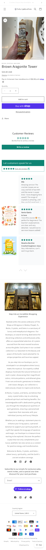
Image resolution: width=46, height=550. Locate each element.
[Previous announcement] (4, 2)
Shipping (4, 75)
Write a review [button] (23, 147)
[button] (4, 9)
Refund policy (15, 541)
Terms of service (37, 541)
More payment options (23, 112)
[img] (8, 168)
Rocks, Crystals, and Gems (22, 538)
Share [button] (6, 118)
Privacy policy (25, 541)
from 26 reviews (21, 169)
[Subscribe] (38, 480)
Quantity (5, 86)
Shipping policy (24, 545)
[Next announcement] (41, 2)
